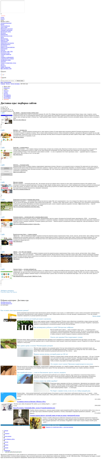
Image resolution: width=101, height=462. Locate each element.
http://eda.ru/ (16, 259)
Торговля (3, 61)
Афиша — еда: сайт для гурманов (22, 251)
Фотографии (7, 98)
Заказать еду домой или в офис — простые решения (59, 427)
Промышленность (5, 44)
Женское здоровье (18, 182)
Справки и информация (7, 57)
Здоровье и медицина (6, 30)
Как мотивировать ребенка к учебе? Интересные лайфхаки (53, 327)
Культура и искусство (6, 36)
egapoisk (3, 77)
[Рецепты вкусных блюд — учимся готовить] (6, 240)
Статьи (6, 92)
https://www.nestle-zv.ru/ (19, 172)
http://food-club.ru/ (18, 154)
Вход (2, 82)
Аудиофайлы (7, 96)
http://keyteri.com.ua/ (18, 137)
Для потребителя (5, 26)
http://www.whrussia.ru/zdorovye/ (21, 189)
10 (1, 195)
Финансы (3, 65)
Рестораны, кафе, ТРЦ (7, 51)
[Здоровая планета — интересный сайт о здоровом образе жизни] (6, 223)
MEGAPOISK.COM (6, 68)
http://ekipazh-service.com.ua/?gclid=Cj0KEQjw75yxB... (27, 276)
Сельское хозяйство (6, 54)
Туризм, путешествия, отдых (8, 63)
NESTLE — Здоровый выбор (21, 165)
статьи (2, 17)
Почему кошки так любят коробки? (45, 381)
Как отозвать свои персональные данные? (15, 310)
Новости (6, 90)
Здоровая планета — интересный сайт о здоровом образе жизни (30, 217)
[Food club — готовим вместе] (6, 154)
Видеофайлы (7, 95)
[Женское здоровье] (6, 188)
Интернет (3, 33)
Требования (7, 450)
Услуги (2, 64)
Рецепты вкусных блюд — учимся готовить (25, 234)
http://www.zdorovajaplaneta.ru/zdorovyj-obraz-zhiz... (26, 224)
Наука (2, 37)
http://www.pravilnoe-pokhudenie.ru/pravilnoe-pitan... (26, 206)
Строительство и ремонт (7, 58)
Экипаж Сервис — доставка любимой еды (24, 269)
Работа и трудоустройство (8, 47)
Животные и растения (7, 28)
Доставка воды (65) (6, 302)
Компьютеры (4, 34)
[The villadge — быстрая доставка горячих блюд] (6, 119)
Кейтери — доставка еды (20, 130)
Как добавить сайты (9, 439)
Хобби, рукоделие (5, 67)
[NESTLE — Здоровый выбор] (6, 171)
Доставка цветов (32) (6, 303)
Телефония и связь (6, 60)
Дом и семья (4, 27)
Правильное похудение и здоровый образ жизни (26, 199)
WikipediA (3, 71)
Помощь (6, 444)
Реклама (6, 447)
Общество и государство (7, 43)
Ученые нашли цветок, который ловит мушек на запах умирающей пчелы (55, 415)
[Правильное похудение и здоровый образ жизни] (6, 206)
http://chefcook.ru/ (17, 241)
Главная (6, 430)
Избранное (7, 88)
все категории (4, 305)
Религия (3, 50)
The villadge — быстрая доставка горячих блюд (26, 112)
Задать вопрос (7, 436)
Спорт (2, 55)
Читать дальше (96, 316)
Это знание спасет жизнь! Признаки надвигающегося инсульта (71, 364)
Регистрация (7, 82)
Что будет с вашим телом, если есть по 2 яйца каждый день (70, 391)
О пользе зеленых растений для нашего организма (34, 319)
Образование (4, 41)
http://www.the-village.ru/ (19, 119)
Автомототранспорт (6, 23)
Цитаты (6, 93)
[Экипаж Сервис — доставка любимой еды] (6, 275)
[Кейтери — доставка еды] (6, 136)
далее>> (55, 404)
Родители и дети (5, 53)
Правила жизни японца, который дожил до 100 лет (51, 354)
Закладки (6, 99)
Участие (6, 442)
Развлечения (4, 48)
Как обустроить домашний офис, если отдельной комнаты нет (34, 408)
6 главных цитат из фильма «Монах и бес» (31, 401)
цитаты (3, 18)
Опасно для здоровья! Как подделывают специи (66, 337)
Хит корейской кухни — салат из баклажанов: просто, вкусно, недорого (41, 372)
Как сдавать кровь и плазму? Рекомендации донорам (35, 345)
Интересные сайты (6, 31)
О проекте (6, 433)
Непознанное (4, 38)
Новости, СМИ (5, 40)
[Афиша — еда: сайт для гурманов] (6, 258)
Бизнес (2, 24)
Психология (4, 45)
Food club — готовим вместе (21, 147)
